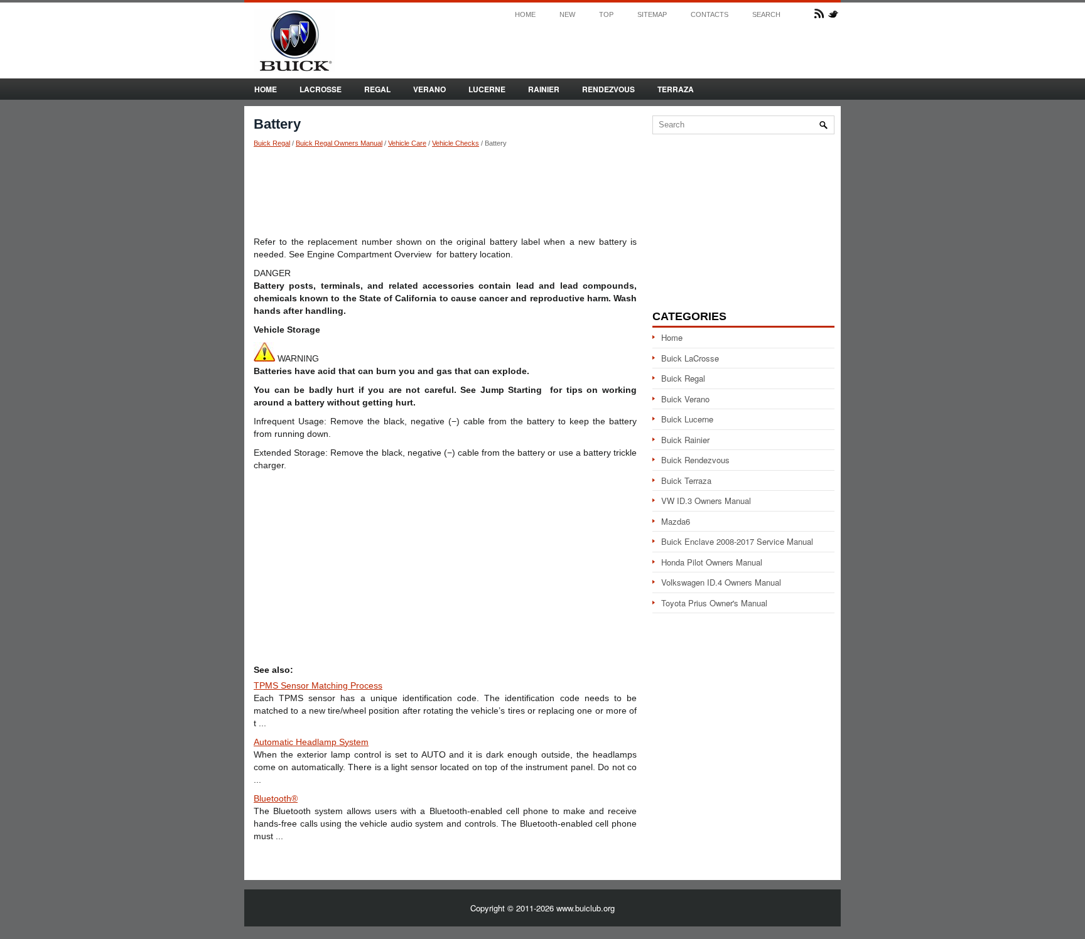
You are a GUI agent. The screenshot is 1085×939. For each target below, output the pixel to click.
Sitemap (652, 14)
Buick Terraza (686, 480)
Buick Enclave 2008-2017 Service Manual (737, 541)
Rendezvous (608, 89)
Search (766, 14)
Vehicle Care (407, 143)
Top (606, 14)
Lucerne (486, 89)
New (567, 14)
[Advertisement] (445, 191)
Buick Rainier (685, 440)
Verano (429, 89)
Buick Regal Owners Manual (339, 143)
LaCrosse (321, 89)
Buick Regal (272, 143)
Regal (377, 89)
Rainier (543, 89)
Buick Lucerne (687, 419)
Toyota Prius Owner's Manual (714, 603)
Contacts (709, 14)
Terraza (675, 89)
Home (525, 14)
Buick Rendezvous (695, 460)
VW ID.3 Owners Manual (706, 501)
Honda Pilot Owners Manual (711, 562)
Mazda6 (675, 521)
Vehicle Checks (455, 143)
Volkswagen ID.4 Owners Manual (721, 582)
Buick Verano (685, 399)
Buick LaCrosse (690, 358)
